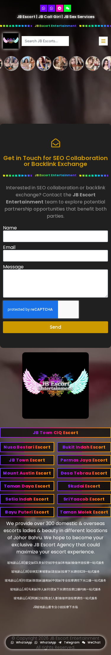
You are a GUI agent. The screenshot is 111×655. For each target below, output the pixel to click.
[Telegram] (59, 8)
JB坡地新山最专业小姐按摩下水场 (55, 607)
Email (9, 247)
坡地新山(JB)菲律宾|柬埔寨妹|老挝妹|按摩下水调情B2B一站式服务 (55, 571)
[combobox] (45, 41)
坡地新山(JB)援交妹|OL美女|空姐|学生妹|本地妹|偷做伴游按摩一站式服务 (55, 563)
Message (13, 267)
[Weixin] (67, 8)
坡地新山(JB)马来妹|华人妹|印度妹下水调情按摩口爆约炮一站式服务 (55, 589)
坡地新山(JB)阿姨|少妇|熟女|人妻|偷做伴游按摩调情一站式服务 (55, 598)
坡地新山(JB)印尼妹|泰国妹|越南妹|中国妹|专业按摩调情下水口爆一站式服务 (55, 580)
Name (10, 228)
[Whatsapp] (43, 8)
